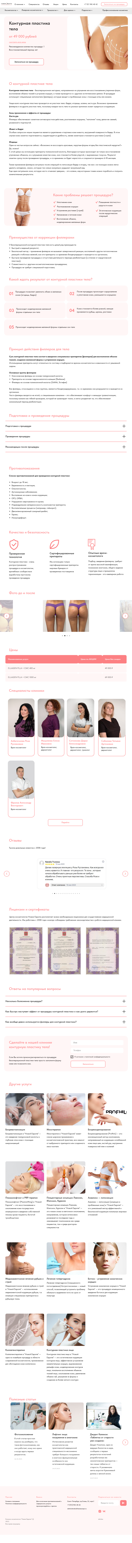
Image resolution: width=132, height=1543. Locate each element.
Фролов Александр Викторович (21, 804)
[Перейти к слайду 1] (62, 635)
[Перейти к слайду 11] (73, 887)
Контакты (74, 4)
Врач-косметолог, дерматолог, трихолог (80, 748)
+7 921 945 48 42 (91, 4)
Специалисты (34, 4)
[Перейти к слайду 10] (71, 887)
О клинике (19, 4)
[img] (21, 718)
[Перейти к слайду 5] (60, 887)
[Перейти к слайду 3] (67, 635)
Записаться (88, 1058)
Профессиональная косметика (115, 10)
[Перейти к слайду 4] (69, 635)
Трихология (52, 10)
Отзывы (46, 4)
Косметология (10, 10)
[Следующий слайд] (125, 616)
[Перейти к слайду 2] (64, 635)
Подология (86, 10)
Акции (55, 4)
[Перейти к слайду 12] (75, 887)
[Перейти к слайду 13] (77, 887)
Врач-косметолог (18, 747)
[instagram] (99, 1505)
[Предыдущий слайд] (7, 616)
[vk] (104, 1505)
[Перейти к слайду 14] (79, 887)
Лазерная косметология (31, 10)
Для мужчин (69, 10)
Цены (64, 4)
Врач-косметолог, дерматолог (49, 748)
